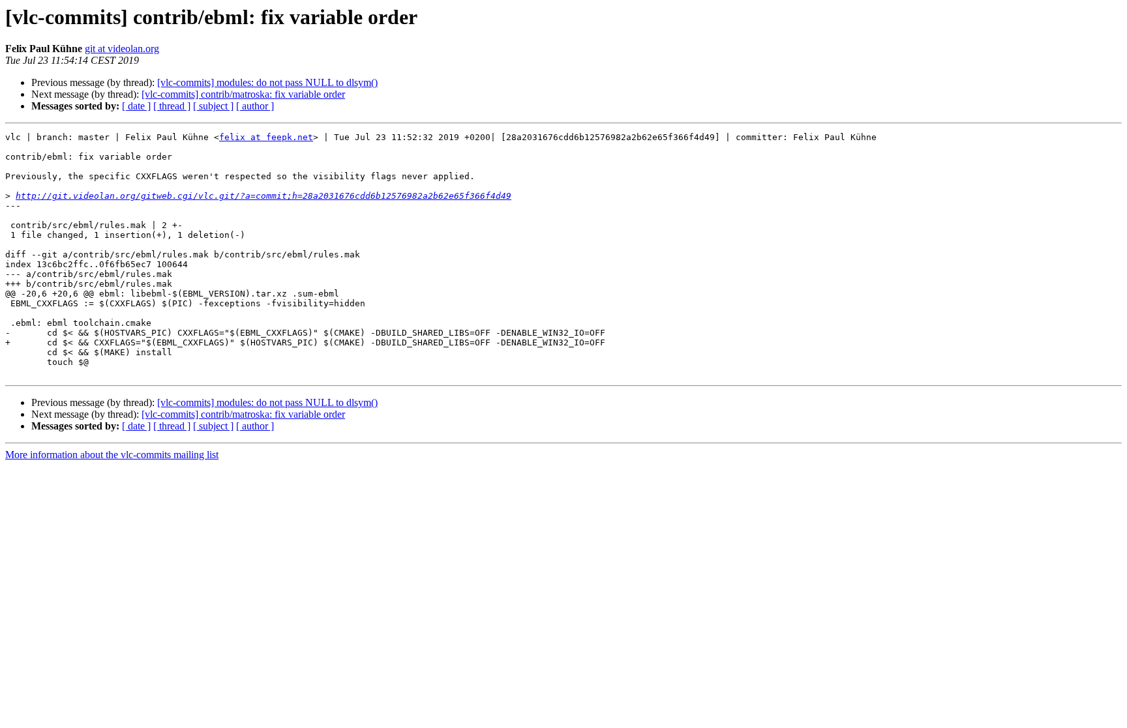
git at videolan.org (122, 48)
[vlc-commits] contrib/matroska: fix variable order (243, 94)
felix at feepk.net (266, 137)
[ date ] (136, 105)
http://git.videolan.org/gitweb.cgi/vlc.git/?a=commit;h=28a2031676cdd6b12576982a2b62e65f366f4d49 (263, 196)
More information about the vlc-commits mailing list (111, 454)
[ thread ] (171, 105)
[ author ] (255, 105)
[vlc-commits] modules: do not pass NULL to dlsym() (267, 82)
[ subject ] (213, 105)
